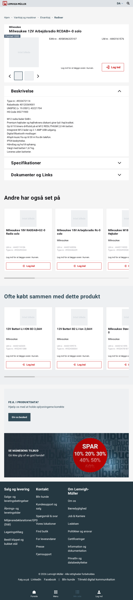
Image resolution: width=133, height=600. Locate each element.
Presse (40, 546)
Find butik (42, 531)
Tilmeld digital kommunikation (96, 579)
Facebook (50, 579)
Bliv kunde (42, 496)
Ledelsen (73, 523)
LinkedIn (36, 579)
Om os (72, 501)
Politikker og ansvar (80, 531)
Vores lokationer (46, 523)
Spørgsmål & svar (47, 516)
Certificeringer (76, 539)
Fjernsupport (43, 554)
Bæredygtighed (77, 508)
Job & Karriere (76, 516)
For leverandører (46, 539)
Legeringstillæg (13, 532)
